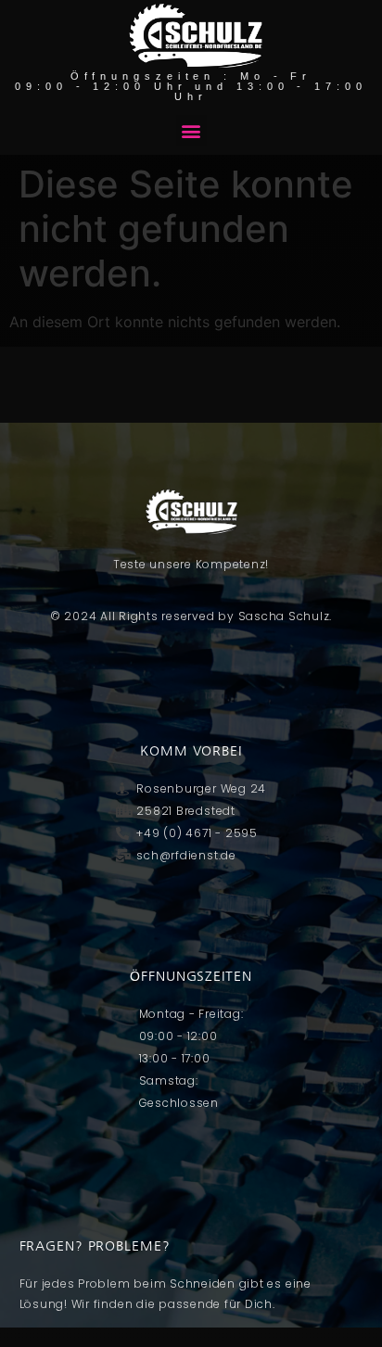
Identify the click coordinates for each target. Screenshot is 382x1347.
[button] (191, 130)
